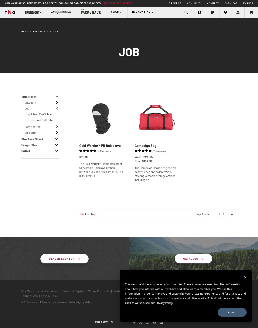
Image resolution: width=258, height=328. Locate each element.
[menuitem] (33, 12)
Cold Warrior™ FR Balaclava (100, 146)
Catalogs (231, 3)
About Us (175, 3)
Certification (33, 126)
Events (248, 3)
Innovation (141, 12)
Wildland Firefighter (40, 114)
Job (27, 108)
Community (194, 3)
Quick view (101, 189)
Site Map (26, 291)
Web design (75, 302)
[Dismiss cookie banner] (245, 277)
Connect (213, 3)
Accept (232, 312)
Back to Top (88, 214)
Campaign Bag (145, 146)
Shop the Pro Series (117, 3)
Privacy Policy (49, 295)
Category (30, 102)
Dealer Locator (61, 258)
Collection (31, 132)
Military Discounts (98, 291)
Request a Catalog (47, 291)
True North (41, 31)
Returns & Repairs (73, 291)
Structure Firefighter (41, 120)
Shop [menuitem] (115, 12)
